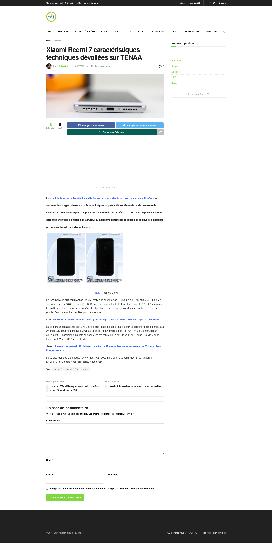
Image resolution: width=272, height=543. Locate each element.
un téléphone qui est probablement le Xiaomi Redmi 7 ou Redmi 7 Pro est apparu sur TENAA (102, 198)
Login (223, 2)
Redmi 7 (97, 292)
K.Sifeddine (62, 65)
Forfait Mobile (193, 30)
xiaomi (85, 369)
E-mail (50, 474)
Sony (174, 82)
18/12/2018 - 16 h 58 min (85, 65)
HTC (173, 77)
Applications (156, 31)
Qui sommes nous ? (54, 2)
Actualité (63, 31)
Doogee (175, 71)
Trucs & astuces (110, 31)
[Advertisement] (81, 167)
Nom (49, 460)
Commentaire (54, 420)
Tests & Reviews (134, 31)
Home (50, 31)
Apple (174, 66)
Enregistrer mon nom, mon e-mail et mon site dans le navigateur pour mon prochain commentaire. (102, 488)
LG (173, 88)
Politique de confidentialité (87, 2)
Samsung (176, 60)
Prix (173, 31)
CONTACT (69, 2)
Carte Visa (212, 31)
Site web (112, 474)
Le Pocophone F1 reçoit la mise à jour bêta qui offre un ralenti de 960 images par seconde (106, 319)
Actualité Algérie (85, 31)
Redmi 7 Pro (72, 369)
